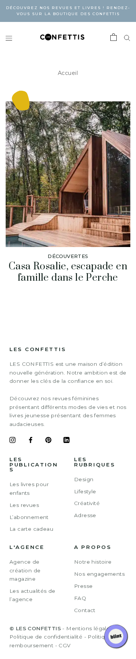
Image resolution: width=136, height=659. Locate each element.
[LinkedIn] (66, 441)
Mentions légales (89, 628)
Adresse (85, 515)
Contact (85, 610)
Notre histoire (93, 562)
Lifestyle (85, 491)
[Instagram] (12, 441)
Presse (83, 586)
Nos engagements (99, 574)
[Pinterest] (48, 441)
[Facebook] (31, 441)
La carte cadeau (31, 529)
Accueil (68, 73)
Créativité (87, 503)
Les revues (24, 505)
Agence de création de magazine (24, 570)
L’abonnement (29, 517)
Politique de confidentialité (45, 637)
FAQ (80, 598)
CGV (64, 645)
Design (83, 479)
